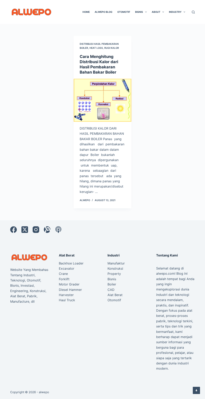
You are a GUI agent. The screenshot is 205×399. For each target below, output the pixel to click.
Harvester (66, 295)
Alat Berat (115, 295)
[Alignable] (47, 229)
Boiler (112, 284)
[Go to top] (196, 390)
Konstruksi (115, 268)
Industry (175, 11)
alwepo (44, 392)
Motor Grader (69, 284)
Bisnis (139, 11)
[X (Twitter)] (24, 229)
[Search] (193, 12)
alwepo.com (165, 273)
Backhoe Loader (71, 263)
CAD (111, 290)
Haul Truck (67, 300)
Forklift (64, 279)
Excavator (66, 268)
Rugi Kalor (111, 47)
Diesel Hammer (70, 290)
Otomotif (123, 11)
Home (86, 11)
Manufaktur (116, 263)
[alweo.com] (29, 257)
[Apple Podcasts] (58, 229)
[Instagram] (36, 229)
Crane (63, 274)
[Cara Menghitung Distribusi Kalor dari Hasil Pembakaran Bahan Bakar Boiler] (102, 100)
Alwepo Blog (103, 11)
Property (114, 274)
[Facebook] (13, 229)
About (156, 11)
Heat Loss (96, 47)
